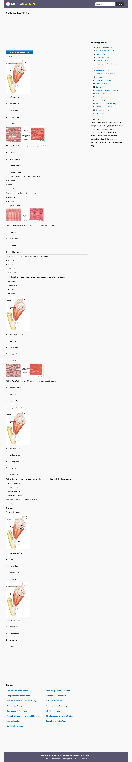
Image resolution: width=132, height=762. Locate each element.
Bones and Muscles (103, 80)
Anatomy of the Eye (103, 94)
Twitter (75, 759)
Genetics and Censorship (56, 696)
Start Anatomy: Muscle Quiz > (19, 52)
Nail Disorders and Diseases (107, 90)
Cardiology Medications (105, 107)
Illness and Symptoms (104, 110)
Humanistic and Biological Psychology (22, 701)
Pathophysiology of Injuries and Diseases (23, 716)
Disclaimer (73, 755)
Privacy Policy (85, 755)
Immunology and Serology (106, 103)
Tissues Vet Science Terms (17, 691)
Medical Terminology (104, 47)
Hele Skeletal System (54, 701)
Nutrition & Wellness (15, 726)
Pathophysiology (102, 70)
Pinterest (83, 759)
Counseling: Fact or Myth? (17, 711)
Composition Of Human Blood (18, 696)
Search (120, 4)
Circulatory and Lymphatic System (59, 716)
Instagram (67, 759)
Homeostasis (101, 100)
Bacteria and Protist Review (57, 721)
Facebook (57, 759)
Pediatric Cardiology (15, 706)
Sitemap (56, 755)
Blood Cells (100, 97)
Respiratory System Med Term (58, 691)
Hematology (100, 113)
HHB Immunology (53, 711)
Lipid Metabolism (13, 721)
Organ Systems (102, 60)
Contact (64, 755)
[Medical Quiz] (22, 4)
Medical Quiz (46, 755)
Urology (99, 77)
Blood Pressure (102, 84)
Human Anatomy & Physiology (107, 51)
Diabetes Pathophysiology (56, 706)
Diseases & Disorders (104, 57)
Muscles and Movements (105, 74)
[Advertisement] (47, 32)
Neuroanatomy (101, 54)
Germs (98, 87)
